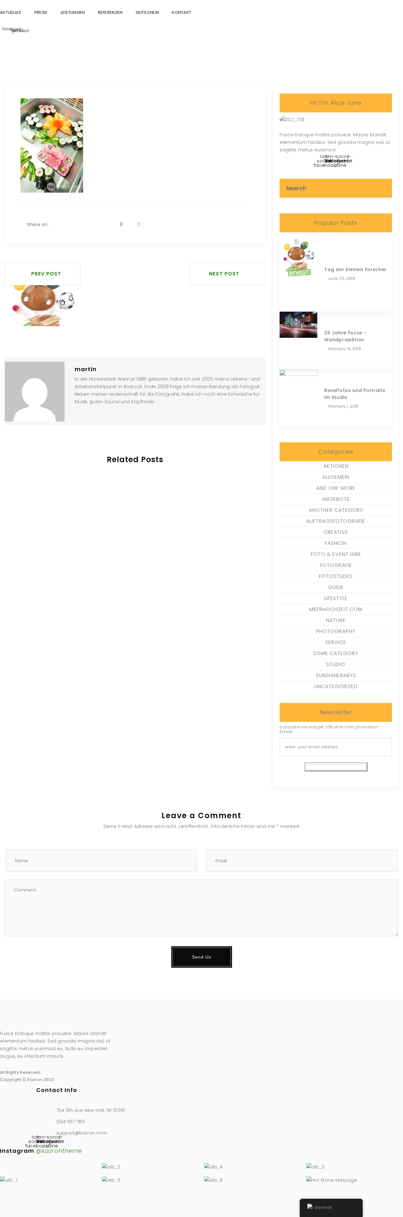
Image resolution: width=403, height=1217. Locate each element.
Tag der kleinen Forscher (355, 269)
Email (286, 731)
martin (86, 369)
